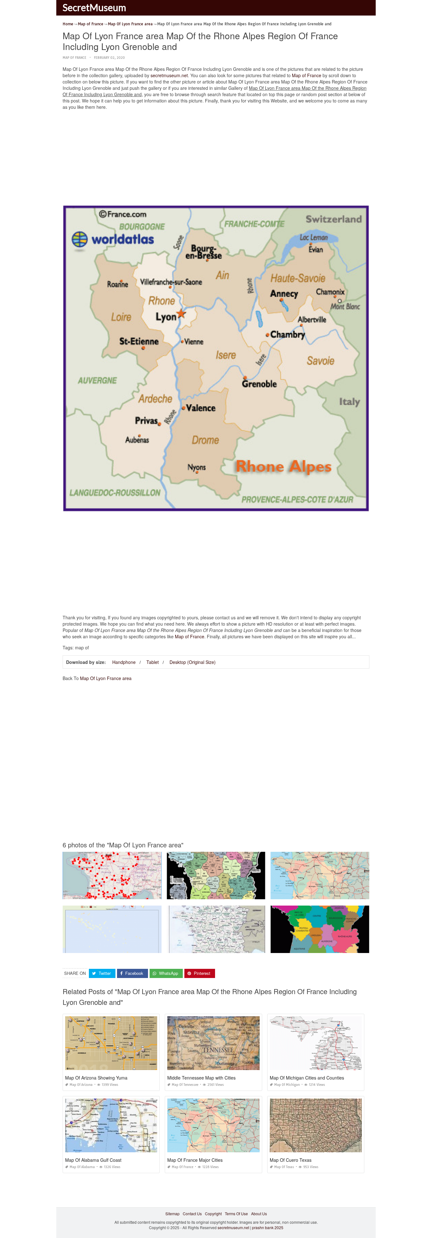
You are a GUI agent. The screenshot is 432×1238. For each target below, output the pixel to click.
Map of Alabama (82, 1167)
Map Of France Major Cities (195, 1160)
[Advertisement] (216, 159)
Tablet (152, 662)
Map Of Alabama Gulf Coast (93, 1160)
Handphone (124, 662)
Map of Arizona (81, 1085)
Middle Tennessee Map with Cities (201, 1077)
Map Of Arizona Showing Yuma (96, 1077)
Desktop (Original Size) (193, 662)
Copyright (213, 1213)
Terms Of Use (236, 1213)
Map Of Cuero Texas (291, 1160)
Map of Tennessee (185, 1085)
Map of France (74, 58)
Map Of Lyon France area (106, 678)
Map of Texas (284, 1167)
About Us (259, 1213)
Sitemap (172, 1213)
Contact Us (192, 1213)
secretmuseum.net (169, 75)
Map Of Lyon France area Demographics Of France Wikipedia (117, 947)
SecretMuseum (94, 7)
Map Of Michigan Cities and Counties (307, 1077)
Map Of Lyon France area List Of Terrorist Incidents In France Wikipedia (125, 893)
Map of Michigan (287, 1085)
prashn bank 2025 (267, 1227)
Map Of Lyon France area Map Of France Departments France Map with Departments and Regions (252, 893)
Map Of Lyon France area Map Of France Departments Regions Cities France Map (342, 893)
